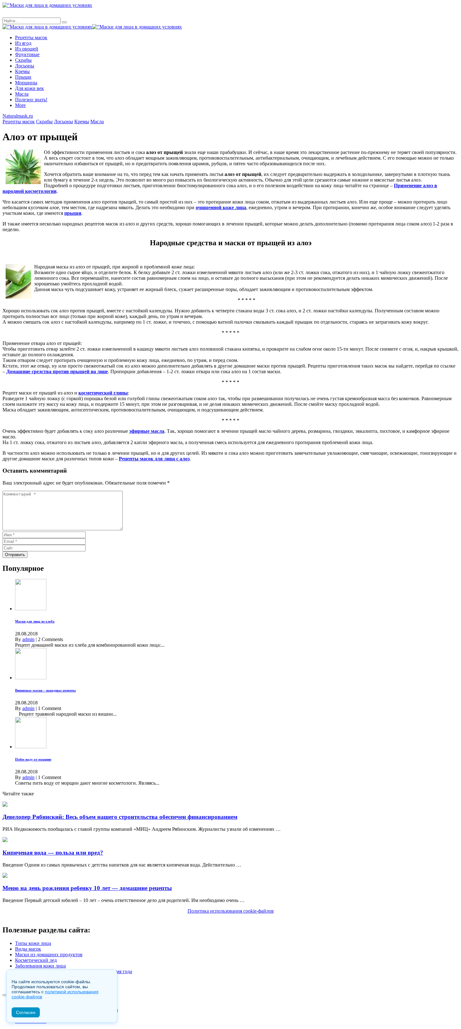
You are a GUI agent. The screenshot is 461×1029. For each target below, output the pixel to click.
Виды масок (28, 949)
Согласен (25, 1012)
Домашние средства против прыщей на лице (57, 371)
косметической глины (103, 392)
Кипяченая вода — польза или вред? (53, 852)
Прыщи (23, 77)
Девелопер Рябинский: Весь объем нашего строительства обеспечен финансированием (120, 817)
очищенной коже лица (221, 207)
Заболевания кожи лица (40, 965)
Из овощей (26, 48)
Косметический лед (36, 960)
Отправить (15, 554)
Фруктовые (27, 54)
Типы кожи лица (33, 943)
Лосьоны (24, 65)
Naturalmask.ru (18, 116)
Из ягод (23, 43)
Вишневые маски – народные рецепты (45, 690)
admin (28, 639)
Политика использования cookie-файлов (231, 911)
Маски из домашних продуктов (48, 954)
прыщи (72, 213)
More (20, 105)
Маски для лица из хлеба (35, 621)
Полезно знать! (31, 99)
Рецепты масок (31, 37)
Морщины (26, 82)
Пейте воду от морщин (33, 759)
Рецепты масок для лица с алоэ (154, 458)
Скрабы (23, 60)
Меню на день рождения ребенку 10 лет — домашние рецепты (87, 888)
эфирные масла (146, 431)
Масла (22, 94)
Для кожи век (29, 88)
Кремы (22, 71)
